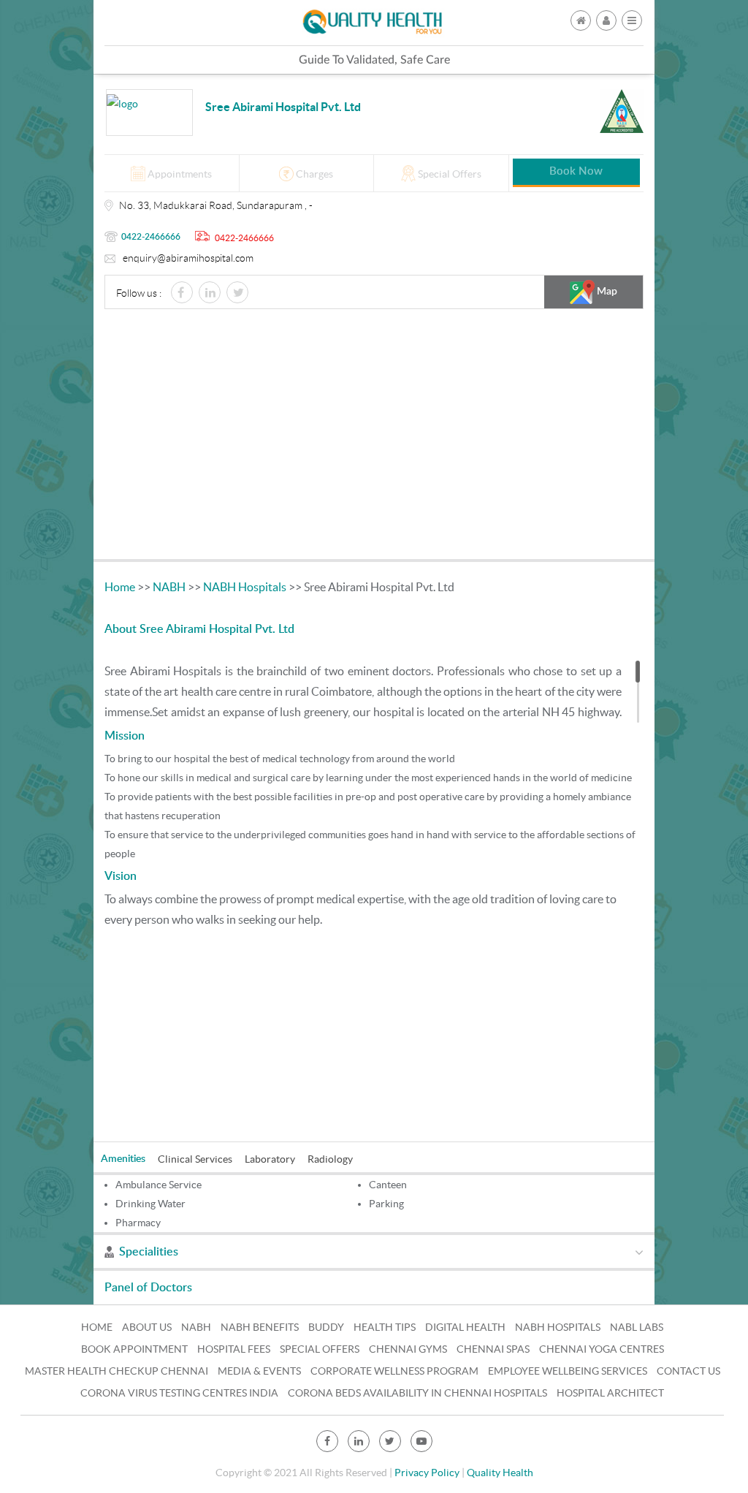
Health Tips (385, 1327)
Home (119, 586)
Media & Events (259, 1371)
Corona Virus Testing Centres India (179, 1393)
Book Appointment (134, 1349)
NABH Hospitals (244, 586)
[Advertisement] (374, 437)
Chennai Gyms (408, 1349)
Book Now (576, 171)
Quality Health (500, 1472)
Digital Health (465, 1327)
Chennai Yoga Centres (601, 1349)
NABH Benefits (260, 1327)
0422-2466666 (150, 236)
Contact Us (688, 1371)
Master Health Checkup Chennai (116, 1371)
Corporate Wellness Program (394, 1371)
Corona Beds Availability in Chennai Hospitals (417, 1393)
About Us (147, 1327)
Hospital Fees (233, 1349)
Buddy (326, 1327)
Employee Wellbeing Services (567, 1371)
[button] (632, 20)
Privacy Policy (426, 1472)
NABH (169, 586)
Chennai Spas (493, 1349)
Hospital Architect (610, 1393)
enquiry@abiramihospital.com (188, 258)
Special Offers (319, 1349)
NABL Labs (636, 1327)
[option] (129, 1157)
